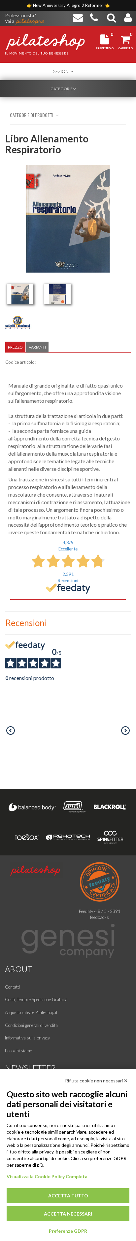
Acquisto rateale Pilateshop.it (31, 1012)
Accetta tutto (68, 1195)
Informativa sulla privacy (27, 1037)
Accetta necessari (68, 1214)
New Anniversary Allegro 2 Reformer (68, 5)
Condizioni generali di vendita (31, 1025)
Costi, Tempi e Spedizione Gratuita (36, 999)
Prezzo (15, 347)
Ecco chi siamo (18, 1050)
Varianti (37, 347)
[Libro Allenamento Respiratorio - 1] (20, 294)
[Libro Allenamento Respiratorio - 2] (57, 294)
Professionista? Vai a (20, 16)
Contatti (12, 987)
